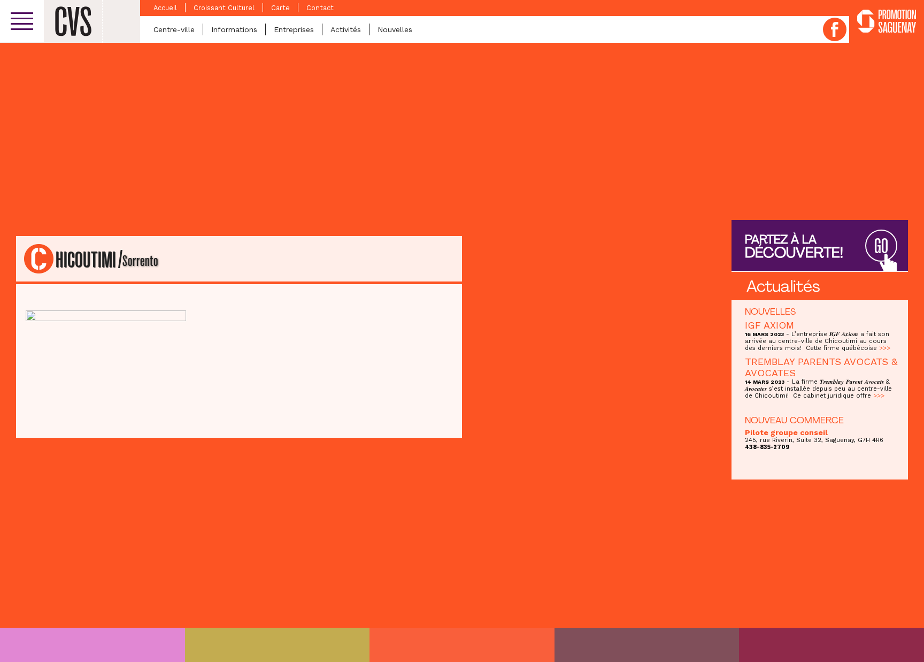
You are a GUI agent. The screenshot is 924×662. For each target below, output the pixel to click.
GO (881, 246)
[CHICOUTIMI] (92, 645)
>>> (884, 348)
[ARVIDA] (831, 645)
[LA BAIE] (647, 645)
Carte (280, 8)
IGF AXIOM (769, 325)
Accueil (165, 8)
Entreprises (294, 29)
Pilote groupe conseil (786, 432)
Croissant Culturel (224, 8)
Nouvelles (395, 29)
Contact (320, 8)
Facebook (834, 29)
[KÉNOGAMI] (462, 645)
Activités (345, 29)
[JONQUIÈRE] (277, 645)
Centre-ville (174, 29)
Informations (234, 29)
